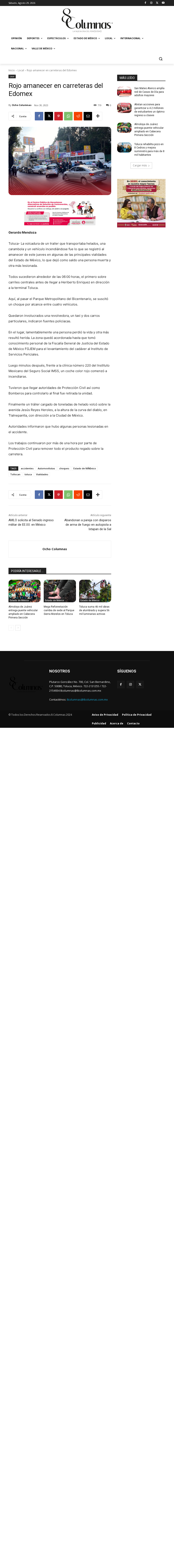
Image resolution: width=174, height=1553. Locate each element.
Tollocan (15, 474)
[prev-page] (11, 628)
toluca (28, 474)
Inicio (11, 70)
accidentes (27, 468)
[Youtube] (163, 3)
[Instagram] (151, 3)
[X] (157, 3)
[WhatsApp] (68, 116)
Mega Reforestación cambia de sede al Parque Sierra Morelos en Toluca (59, 610)
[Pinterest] (58, 116)
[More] (97, 116)
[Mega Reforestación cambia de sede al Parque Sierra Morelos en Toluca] (60, 591)
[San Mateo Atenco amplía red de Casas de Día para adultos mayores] (124, 92)
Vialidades (42, 474)
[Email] (88, 116)
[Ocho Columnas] (25, 549)
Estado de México (19, 600)
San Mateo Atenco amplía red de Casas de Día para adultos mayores (149, 92)
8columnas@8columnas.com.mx (87, 699)
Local (21, 70)
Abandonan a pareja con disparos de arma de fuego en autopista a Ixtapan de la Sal (87, 524)
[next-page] (18, 628)
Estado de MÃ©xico (84, 468)
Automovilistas (46, 468)
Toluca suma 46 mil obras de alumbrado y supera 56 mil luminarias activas (94, 610)
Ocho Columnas (21, 105)
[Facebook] (145, 3)
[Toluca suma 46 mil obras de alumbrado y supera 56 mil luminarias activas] (95, 591)
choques (64, 468)
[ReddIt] (78, 116)
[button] (161, 59)
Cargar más (140, 165)
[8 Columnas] (87, 20)
